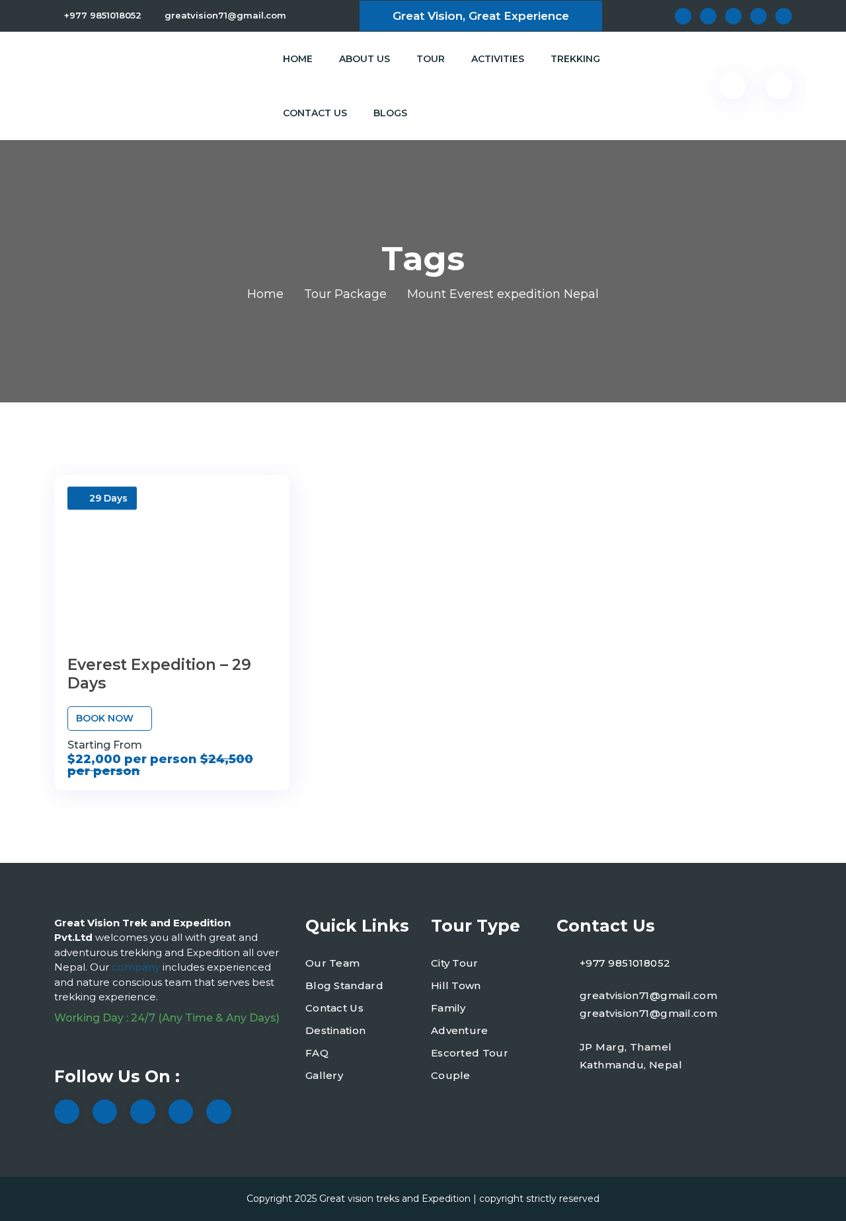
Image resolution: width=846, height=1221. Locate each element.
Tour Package (345, 294)
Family (448, 1008)
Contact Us (315, 113)
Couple (451, 1075)
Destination (335, 1030)
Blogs (390, 113)
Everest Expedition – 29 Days (159, 673)
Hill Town (456, 985)
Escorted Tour (469, 1053)
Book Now (106, 718)
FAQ (316, 1053)
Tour (430, 59)
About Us (364, 59)
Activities (497, 59)
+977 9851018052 (102, 15)
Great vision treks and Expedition (395, 1198)
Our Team (332, 963)
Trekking (575, 59)
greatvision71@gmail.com (225, 15)
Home (298, 59)
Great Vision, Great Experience (481, 15)
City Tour (455, 963)
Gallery (324, 1075)
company (137, 967)
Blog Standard (344, 985)
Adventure (459, 1030)
